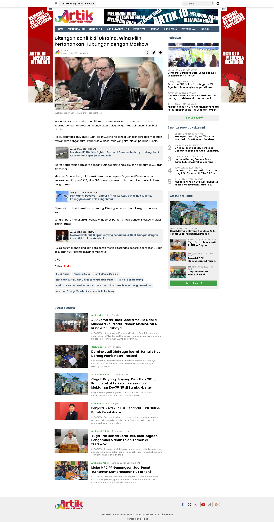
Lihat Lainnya (192, 117)
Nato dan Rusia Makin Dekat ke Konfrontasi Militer (85, 279)
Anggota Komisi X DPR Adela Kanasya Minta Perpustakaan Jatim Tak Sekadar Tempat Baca (193, 108)
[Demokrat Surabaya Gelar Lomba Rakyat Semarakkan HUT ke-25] (193, 55)
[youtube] (203, 504)
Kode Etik (151, 514)
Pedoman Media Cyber (128, 514)
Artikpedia (97, 315)
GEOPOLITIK (96, 29)
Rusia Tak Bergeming (131, 279)
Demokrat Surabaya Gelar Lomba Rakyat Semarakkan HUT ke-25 (192, 74)
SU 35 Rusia (62, 274)
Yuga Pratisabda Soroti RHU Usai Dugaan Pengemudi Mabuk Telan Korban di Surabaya (124, 440)
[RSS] (216, 504)
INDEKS (205, 29)
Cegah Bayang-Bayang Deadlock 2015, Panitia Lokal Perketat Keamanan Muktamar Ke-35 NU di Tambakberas (123, 383)
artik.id (64, 50)
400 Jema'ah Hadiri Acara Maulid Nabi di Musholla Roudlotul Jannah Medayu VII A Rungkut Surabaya (124, 324)
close (50, 9)
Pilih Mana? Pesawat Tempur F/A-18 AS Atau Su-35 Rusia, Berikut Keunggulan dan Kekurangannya (111, 197)
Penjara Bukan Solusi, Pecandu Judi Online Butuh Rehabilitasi (125, 410)
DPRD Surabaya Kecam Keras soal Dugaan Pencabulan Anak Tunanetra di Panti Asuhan (196, 149)
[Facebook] (182, 504)
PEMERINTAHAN (76, 29)
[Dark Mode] (217, 3)
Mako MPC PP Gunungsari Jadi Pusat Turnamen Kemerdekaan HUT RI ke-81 (122, 469)
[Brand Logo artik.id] (74, 16)
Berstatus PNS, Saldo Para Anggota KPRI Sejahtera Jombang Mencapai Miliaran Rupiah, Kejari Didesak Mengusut (191, 85)
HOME (59, 29)
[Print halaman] (160, 52)
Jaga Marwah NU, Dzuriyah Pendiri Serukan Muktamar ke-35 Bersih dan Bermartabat (201, 273)
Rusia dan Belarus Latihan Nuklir (74, 285)
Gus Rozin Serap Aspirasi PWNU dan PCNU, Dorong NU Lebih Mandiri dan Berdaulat (192, 97)
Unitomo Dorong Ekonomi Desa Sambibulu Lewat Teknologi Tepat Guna (195, 160)
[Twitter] (189, 504)
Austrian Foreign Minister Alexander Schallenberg (85, 291)
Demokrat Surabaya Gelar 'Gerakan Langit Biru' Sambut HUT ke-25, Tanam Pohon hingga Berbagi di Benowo (197, 172)
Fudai (67, 266)
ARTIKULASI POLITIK (118, 29)
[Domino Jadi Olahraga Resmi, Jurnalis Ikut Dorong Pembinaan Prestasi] (71, 356)
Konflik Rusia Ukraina (106, 274)
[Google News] (210, 504)
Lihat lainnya (192, 283)
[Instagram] (196, 504)
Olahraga (96, 346)
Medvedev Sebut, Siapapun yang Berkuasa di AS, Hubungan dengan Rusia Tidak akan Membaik (114, 236)
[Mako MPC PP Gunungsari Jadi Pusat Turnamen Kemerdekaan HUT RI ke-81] (71, 472)
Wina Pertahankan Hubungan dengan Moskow (124, 285)
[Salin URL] (153, 52)
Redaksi (106, 514)
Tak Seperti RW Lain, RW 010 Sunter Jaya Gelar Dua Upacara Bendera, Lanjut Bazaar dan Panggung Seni (195, 138)
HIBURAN (155, 29)
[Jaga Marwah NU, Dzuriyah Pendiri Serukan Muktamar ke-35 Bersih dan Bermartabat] (178, 272)
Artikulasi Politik (100, 374)
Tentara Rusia (81, 274)
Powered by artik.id (137, 518)
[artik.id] (69, 504)
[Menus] (56, 3)
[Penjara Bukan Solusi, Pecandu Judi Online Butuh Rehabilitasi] (71, 413)
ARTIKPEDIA (170, 29)
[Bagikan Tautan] (147, 52)
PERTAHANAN (188, 29)
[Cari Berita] (212, 3)
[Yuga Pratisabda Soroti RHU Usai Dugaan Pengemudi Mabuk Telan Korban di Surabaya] (71, 442)
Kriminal (96, 403)
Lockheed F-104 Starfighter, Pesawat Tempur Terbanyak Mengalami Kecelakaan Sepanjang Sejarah (114, 153)
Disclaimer (166, 514)
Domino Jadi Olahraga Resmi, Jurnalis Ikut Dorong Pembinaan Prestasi (125, 353)
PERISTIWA (139, 29)
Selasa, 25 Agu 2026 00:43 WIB (77, 3)
